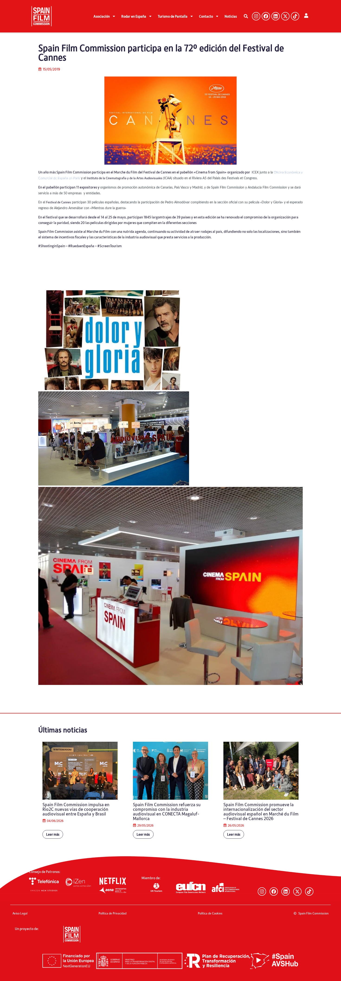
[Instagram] (256, 16)
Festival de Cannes (58, 202)
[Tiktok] (295, 16)
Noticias (231, 16)
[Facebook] (266, 16)
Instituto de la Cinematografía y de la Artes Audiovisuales (125, 178)
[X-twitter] (285, 16)
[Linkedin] (275, 16)
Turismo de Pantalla (172, 16)
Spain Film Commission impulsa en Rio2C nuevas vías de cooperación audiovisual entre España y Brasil (75, 809)
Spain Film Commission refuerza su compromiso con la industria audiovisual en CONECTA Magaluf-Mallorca (167, 811)
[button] (246, 16)
